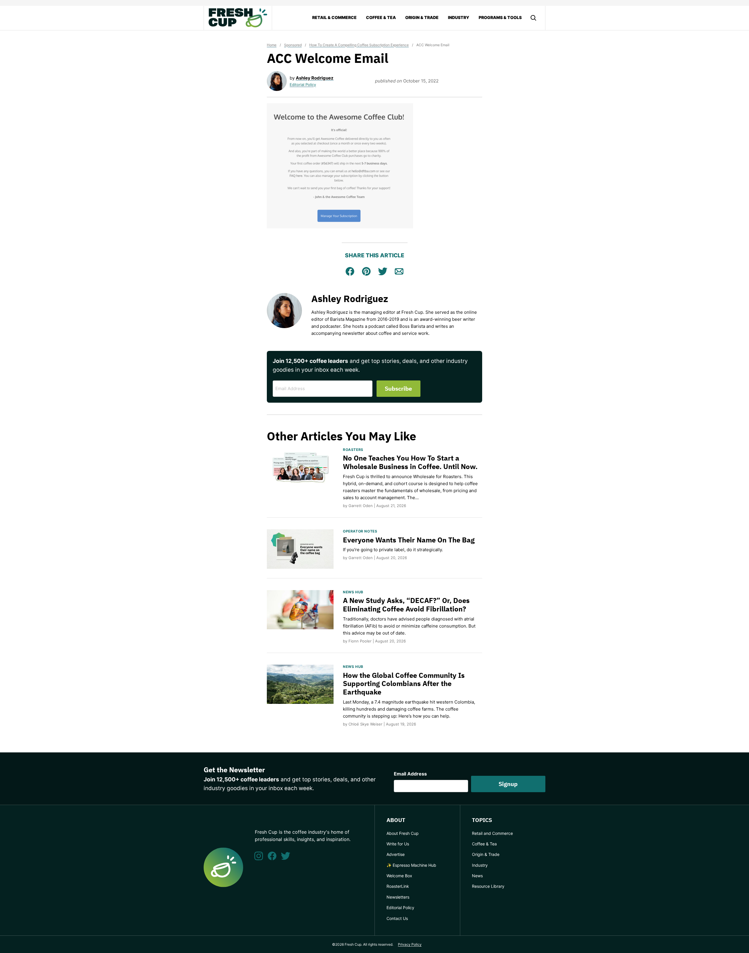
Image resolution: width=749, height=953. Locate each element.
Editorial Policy (303, 84)
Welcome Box (399, 875)
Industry (458, 17)
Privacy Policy (410, 944)
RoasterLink (397, 886)
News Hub (353, 592)
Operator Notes (360, 531)
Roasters (353, 449)
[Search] (533, 18)
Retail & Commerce (334, 17)
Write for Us (397, 843)
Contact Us (397, 918)
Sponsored (293, 45)
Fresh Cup (238, 17)
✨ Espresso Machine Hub (411, 865)
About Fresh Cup (402, 833)
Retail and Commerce (492, 833)
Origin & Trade (422, 17)
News (477, 875)
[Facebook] (272, 856)
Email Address (410, 774)
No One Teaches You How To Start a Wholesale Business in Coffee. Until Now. (410, 462)
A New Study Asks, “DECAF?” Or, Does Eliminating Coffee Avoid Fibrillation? (406, 604)
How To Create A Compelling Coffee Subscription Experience (359, 45)
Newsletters (397, 897)
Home (271, 45)
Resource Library (488, 886)
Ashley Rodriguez (315, 78)
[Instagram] (258, 856)
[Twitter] (285, 856)
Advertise (395, 854)
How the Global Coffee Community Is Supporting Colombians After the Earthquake (404, 684)
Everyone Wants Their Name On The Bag (409, 539)
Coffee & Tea (381, 17)
